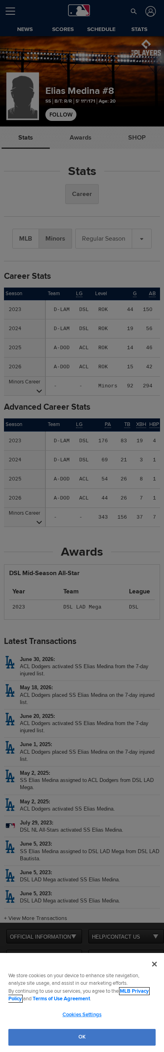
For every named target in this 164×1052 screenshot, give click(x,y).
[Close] (154, 964)
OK (82, 1037)
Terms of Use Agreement (61, 999)
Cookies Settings (82, 1014)
